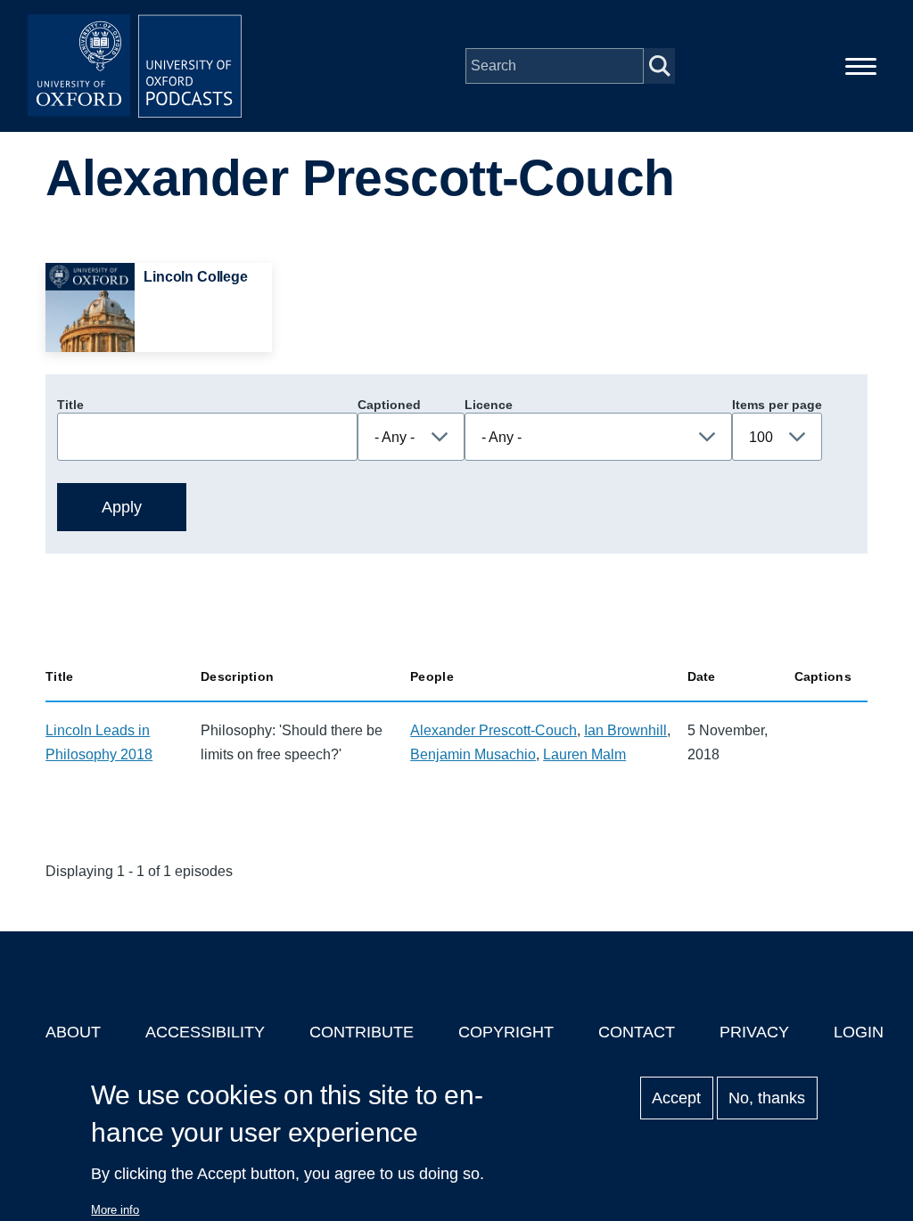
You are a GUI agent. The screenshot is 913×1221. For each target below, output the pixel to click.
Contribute (361, 1032)
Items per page (777, 404)
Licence (489, 404)
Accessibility (205, 1032)
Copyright (506, 1032)
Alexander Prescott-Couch (493, 730)
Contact (636, 1032)
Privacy (754, 1032)
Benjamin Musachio (473, 754)
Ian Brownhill (625, 730)
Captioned (389, 404)
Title (70, 404)
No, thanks (766, 1098)
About (73, 1032)
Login (859, 1032)
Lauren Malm (584, 754)
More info (115, 1210)
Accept (676, 1098)
